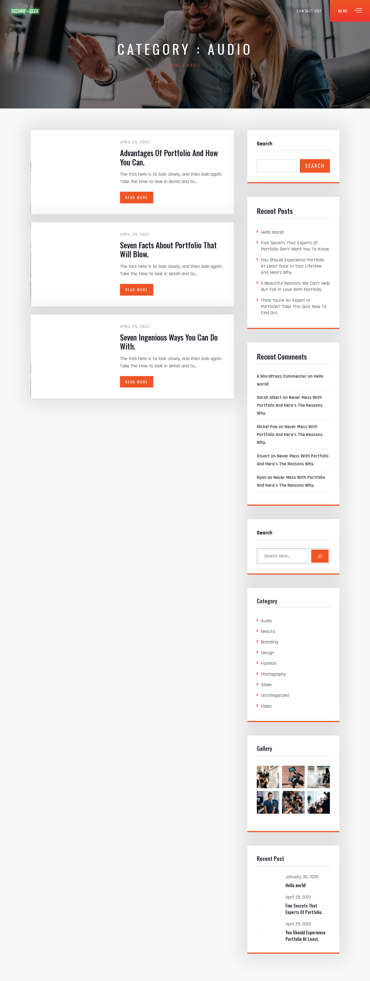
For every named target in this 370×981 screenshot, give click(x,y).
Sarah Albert (269, 397)
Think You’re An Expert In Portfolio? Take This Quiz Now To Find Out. (293, 306)
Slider (266, 685)
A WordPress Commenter (282, 376)
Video (266, 706)
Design (267, 653)
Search (264, 143)
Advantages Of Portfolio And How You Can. (169, 157)
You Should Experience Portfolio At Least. (305, 935)
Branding (269, 642)
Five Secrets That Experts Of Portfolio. (304, 908)
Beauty (268, 631)
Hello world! (272, 232)
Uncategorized (275, 695)
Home (175, 65)
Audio (266, 621)
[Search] (320, 556)
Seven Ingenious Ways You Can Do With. (169, 342)
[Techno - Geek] (25, 11)
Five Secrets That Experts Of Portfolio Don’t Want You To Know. (295, 246)
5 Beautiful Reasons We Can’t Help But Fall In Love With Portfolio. (295, 286)
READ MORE (136, 197)
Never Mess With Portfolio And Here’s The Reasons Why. (290, 405)
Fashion (268, 663)
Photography (273, 674)
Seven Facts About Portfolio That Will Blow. (168, 249)
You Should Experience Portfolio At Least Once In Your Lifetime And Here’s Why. (292, 266)
